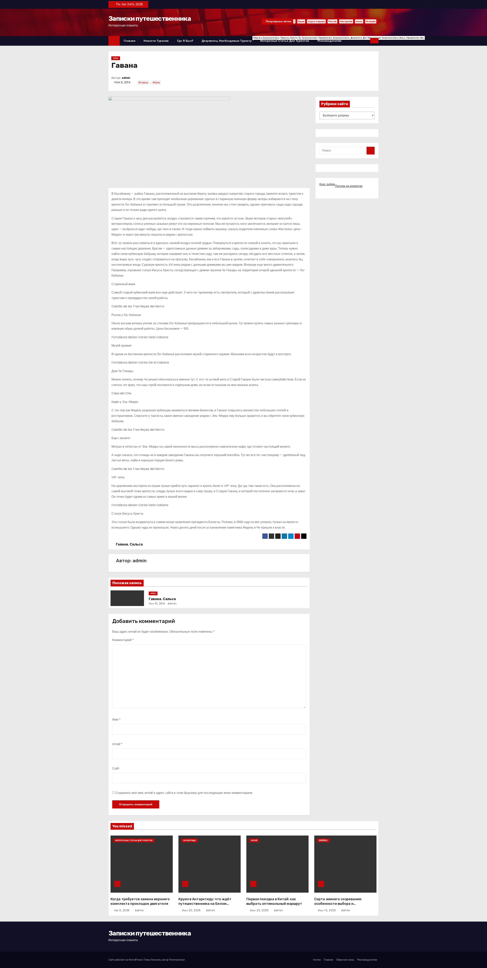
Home (317, 960)
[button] (367, 40)
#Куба (156, 82)
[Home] (114, 41)
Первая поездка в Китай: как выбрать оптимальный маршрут (274, 901)
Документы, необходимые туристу (229, 39)
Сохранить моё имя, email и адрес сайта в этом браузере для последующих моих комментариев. (184, 793)
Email (117, 744)
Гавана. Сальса (162, 599)
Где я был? (185, 41)
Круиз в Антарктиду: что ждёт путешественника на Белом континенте (204, 903)
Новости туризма (156, 41)
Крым (301, 21)
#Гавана (143, 82)
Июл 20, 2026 (191, 910)
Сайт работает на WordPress (125, 960)
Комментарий (123, 640)
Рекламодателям (329, 41)
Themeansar (177, 960)
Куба (115, 58)
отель (359, 21)
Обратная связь (345, 960)
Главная (129, 41)
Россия (332, 21)
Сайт (115, 768)
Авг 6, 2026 (122, 910)
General (323, 840)
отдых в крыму (316, 21)
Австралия (346, 21)
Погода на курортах (349, 186)
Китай (254, 840)
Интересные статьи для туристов (284, 41)
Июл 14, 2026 (327, 910)
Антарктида (189, 840)
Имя (116, 719)
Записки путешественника (149, 18)
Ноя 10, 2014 (157, 603)
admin (126, 78)
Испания (371, 21)
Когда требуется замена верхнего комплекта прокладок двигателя (140, 901)
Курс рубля (327, 184)
